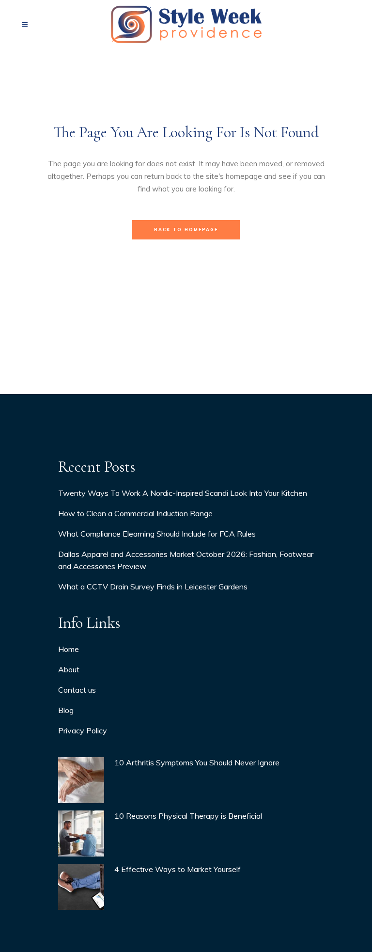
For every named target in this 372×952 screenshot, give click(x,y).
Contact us (77, 690)
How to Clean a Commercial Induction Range (135, 513)
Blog (66, 710)
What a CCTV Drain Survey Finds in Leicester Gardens (153, 586)
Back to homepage (186, 229)
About (68, 669)
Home (68, 649)
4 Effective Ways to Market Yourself (177, 869)
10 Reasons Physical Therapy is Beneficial (188, 816)
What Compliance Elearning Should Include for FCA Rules (157, 534)
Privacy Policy (82, 730)
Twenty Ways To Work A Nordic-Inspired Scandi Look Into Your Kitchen (182, 493)
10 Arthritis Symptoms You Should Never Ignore (196, 762)
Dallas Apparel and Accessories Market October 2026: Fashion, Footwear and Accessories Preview (185, 560)
